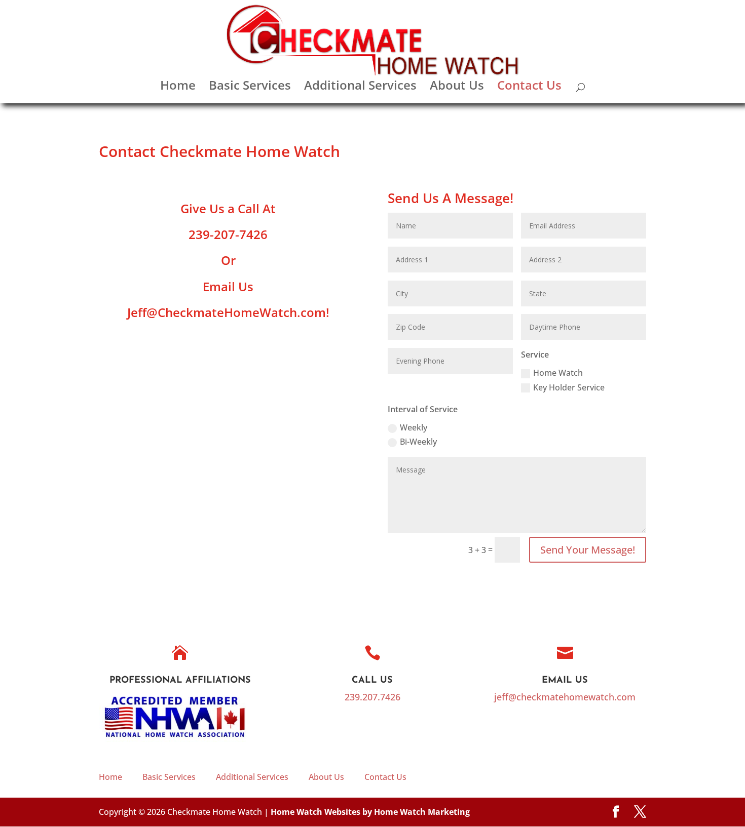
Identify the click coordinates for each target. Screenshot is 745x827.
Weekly (413, 427)
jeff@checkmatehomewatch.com (565, 697)
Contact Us (529, 87)
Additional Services (360, 87)
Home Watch (558, 372)
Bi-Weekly (418, 441)
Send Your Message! (587, 550)
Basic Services (250, 87)
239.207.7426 (372, 697)
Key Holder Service (569, 387)
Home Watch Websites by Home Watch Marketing (370, 811)
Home (178, 87)
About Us (457, 87)
